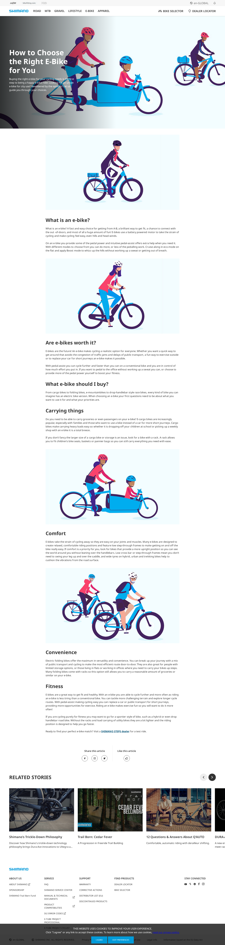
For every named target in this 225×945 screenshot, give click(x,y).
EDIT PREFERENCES (120, 940)
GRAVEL (59, 11)
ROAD (37, 11)
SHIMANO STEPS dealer (115, 731)
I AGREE (99, 940)
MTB (48, 11)
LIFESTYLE (75, 11)
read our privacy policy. (166, 932)
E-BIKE (89, 11)
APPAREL (104, 11)
